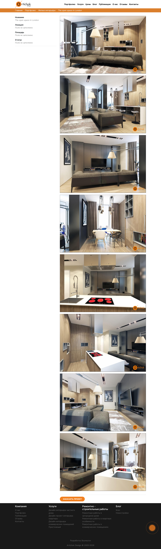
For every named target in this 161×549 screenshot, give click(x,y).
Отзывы (123, 4)
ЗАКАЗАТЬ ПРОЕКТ (72, 499)
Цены (88, 4)
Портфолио (69, 4)
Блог (95, 4)
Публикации (105, 4)
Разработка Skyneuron (80, 540)
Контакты (133, 4)
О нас (115, 4)
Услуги (80, 4)
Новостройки (122, 513)
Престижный (55, 527)
